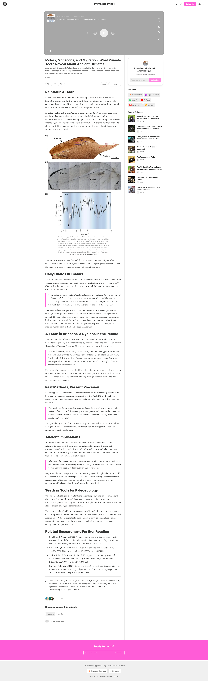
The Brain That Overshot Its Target (147, 178)
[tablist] (54, 614)
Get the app (114, 671)
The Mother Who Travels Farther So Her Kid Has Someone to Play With (149, 168)
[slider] (103, 51)
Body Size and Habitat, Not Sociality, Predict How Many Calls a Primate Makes (148, 117)
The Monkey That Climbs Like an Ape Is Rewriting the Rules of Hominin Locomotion (149, 127)
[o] (131, 118)
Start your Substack (98, 671)
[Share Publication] (181, 4)
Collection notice (119, 666)
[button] (88, 33)
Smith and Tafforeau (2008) (88, 254)
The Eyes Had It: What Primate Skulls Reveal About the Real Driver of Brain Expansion (149, 138)
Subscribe (190, 4)
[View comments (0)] (159, 27)
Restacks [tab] (59, 614)
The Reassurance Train (146, 157)
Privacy (103, 666)
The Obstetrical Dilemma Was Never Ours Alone (148, 188)
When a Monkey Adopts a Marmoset (147, 148)
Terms (109, 666)
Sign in (201, 4)
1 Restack (64, 599)
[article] (145, 118)
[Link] (42, 92)
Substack (93, 676)
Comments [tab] (50, 614)
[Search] (176, 4)
